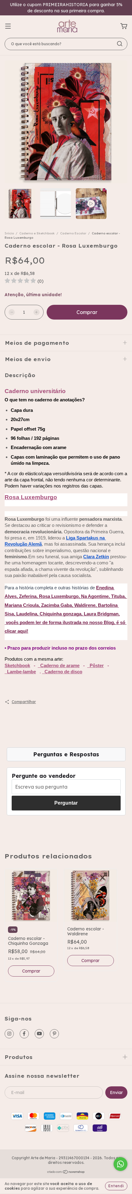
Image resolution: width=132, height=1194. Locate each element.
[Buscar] (120, 44)
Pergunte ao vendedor (44, 775)
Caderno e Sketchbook (37, 233)
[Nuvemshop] (66, 1172)
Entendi (116, 1186)
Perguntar (66, 803)
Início (9, 233)
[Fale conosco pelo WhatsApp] (120, 1164)
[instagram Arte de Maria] (9, 1033)
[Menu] (8, 26)
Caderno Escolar (73, 233)
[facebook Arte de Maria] (24, 1033)
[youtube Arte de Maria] (39, 1033)
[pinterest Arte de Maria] (54, 1033)
